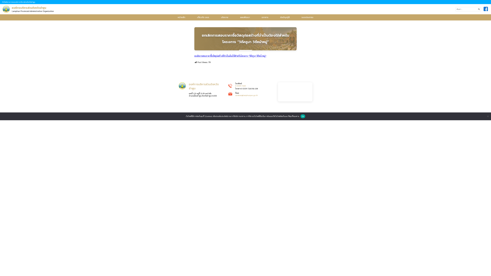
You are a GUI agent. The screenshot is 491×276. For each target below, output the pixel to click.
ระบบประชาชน (307, 17)
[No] (488, 116)
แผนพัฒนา (245, 17)
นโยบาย (224, 17)
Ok (303, 116)
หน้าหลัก (181, 17)
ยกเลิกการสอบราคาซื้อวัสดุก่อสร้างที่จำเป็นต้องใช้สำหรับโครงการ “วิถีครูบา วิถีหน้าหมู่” (230, 56)
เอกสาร (265, 17)
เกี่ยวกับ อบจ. (203, 17)
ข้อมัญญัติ (285, 17)
